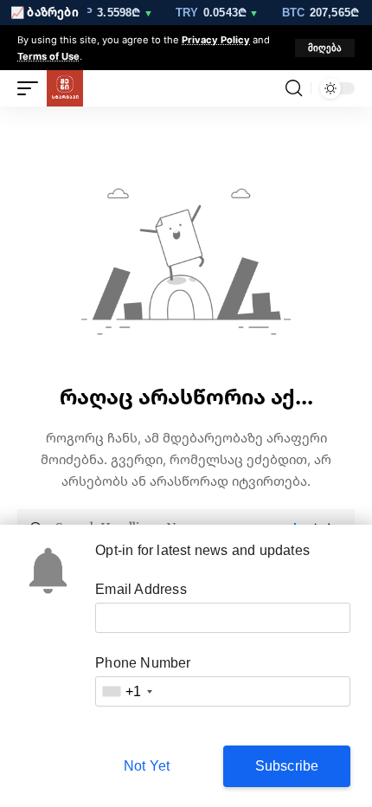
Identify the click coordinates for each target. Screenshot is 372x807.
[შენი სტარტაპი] (65, 88)
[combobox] (126, 691)
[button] (325, 48)
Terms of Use (48, 55)
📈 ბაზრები (44, 12)
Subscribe (287, 766)
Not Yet (147, 766)
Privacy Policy (216, 39)
